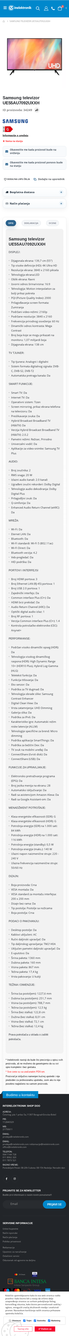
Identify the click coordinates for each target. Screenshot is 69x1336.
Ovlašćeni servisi (11, 1255)
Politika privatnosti (12, 1241)
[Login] (46, 8)
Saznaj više (23, 1328)
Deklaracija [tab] (31, 223)
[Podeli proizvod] (37, 110)
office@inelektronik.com (15, 1147)
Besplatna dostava (22, 192)
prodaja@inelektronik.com (16, 1136)
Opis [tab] (10, 223)
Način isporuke (10, 1232)
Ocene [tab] (52, 223)
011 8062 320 (9, 1157)
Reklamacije (9, 1247)
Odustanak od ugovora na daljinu (19, 1260)
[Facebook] (6, 1178)
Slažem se (46, 1328)
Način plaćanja (20, 203)
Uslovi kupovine (10, 1228)
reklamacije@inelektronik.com (44, 1144)
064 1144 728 (9, 1154)
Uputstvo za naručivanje (15, 1251)
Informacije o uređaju (15, 135)
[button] (38, 8)
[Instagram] (14, 1178)
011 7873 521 (9, 1160)
